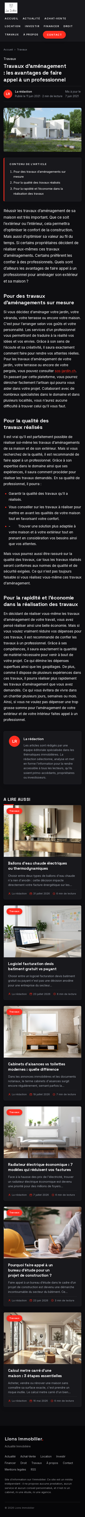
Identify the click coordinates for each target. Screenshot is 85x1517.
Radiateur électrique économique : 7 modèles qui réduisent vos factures (40, 1167)
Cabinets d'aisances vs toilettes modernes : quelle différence (36, 1067)
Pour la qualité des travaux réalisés (36, 182)
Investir (32, 26)
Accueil (11, 18)
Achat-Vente (55, 18)
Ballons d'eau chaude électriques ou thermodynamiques (37, 866)
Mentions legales (15, 1469)
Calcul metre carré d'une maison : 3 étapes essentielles (35, 1373)
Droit (68, 26)
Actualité (31, 18)
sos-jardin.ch (65, 371)
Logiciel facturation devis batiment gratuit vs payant (32, 966)
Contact (54, 34)
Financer (51, 26)
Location (13, 26)
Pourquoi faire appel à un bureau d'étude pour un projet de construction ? (30, 1270)
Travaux (12, 34)
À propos (31, 34)
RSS (33, 1469)
